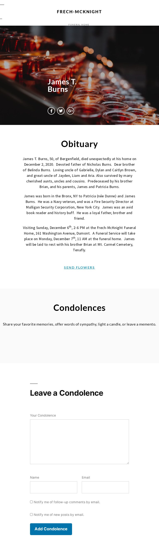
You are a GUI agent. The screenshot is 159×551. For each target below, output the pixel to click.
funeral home (79, 24)
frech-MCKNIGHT (79, 11)
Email (86, 477)
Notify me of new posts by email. (59, 515)
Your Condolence (43, 415)
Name (34, 477)
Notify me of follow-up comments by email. (67, 502)
